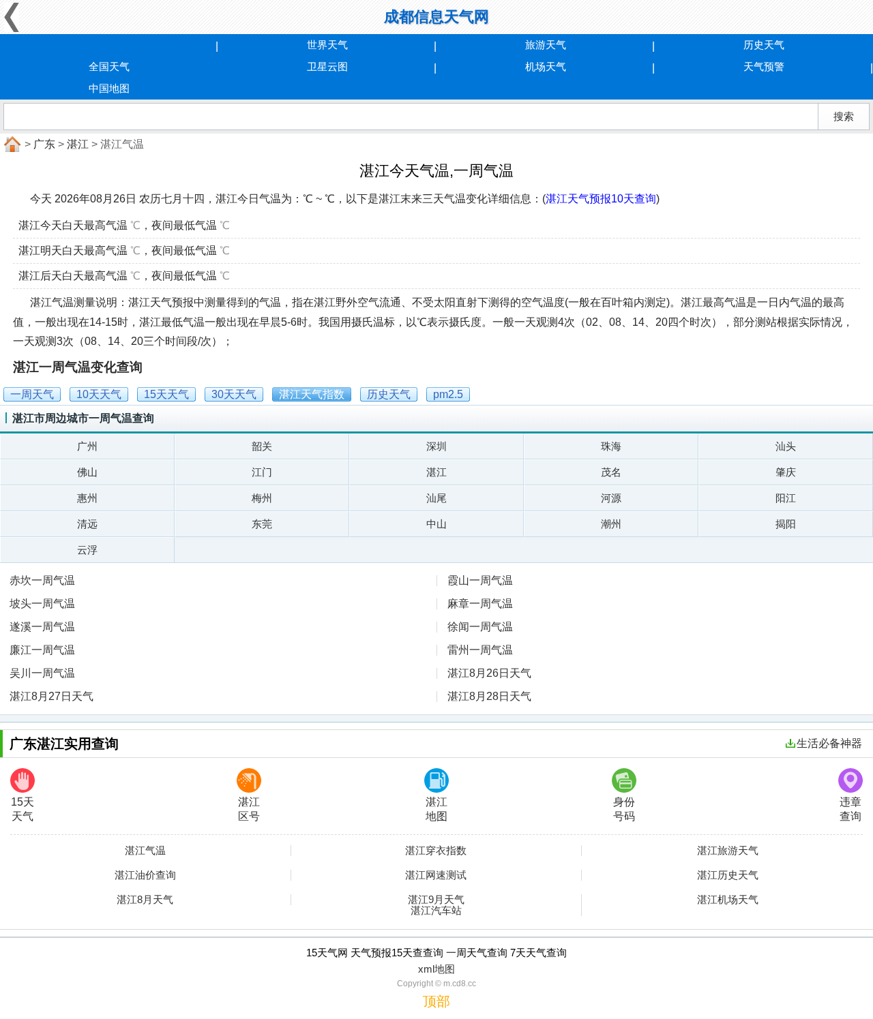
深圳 (436, 446)
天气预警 (763, 66)
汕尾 (436, 498)
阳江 (785, 498)
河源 (611, 498)
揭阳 (785, 524)
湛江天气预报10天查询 (601, 198)
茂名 (611, 472)
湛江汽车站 (436, 910)
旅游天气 (545, 44)
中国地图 (109, 88)
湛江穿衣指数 (436, 850)
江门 (262, 472)
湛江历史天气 (727, 875)
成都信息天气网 (436, 16)
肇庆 (785, 472)
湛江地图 (436, 809)
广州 (87, 446)
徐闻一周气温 (480, 627)
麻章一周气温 (480, 603)
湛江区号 (249, 809)
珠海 (611, 446)
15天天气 (22, 809)
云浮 (87, 550)
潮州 (611, 524)
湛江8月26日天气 (489, 673)
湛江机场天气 (727, 899)
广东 (44, 144)
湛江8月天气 (145, 899)
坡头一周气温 (42, 603)
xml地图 (436, 969)
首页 (11, 144)
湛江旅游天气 (727, 850)
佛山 (87, 472)
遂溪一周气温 (42, 627)
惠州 (87, 498)
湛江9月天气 (436, 899)
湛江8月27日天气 (51, 696)
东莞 (262, 524)
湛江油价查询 (145, 875)
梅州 (262, 498)
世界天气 (327, 44)
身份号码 (624, 809)
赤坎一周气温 (42, 580)
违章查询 (850, 809)
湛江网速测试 (436, 875)
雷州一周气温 (480, 650)
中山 (436, 524)
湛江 (78, 144)
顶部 (436, 1001)
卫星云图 (327, 66)
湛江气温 (145, 850)
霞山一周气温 (480, 580)
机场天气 (545, 66)
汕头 (785, 446)
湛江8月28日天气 (489, 696)
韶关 (262, 446)
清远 (87, 524)
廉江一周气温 (42, 650)
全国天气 (109, 66)
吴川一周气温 (42, 673)
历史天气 (763, 44)
